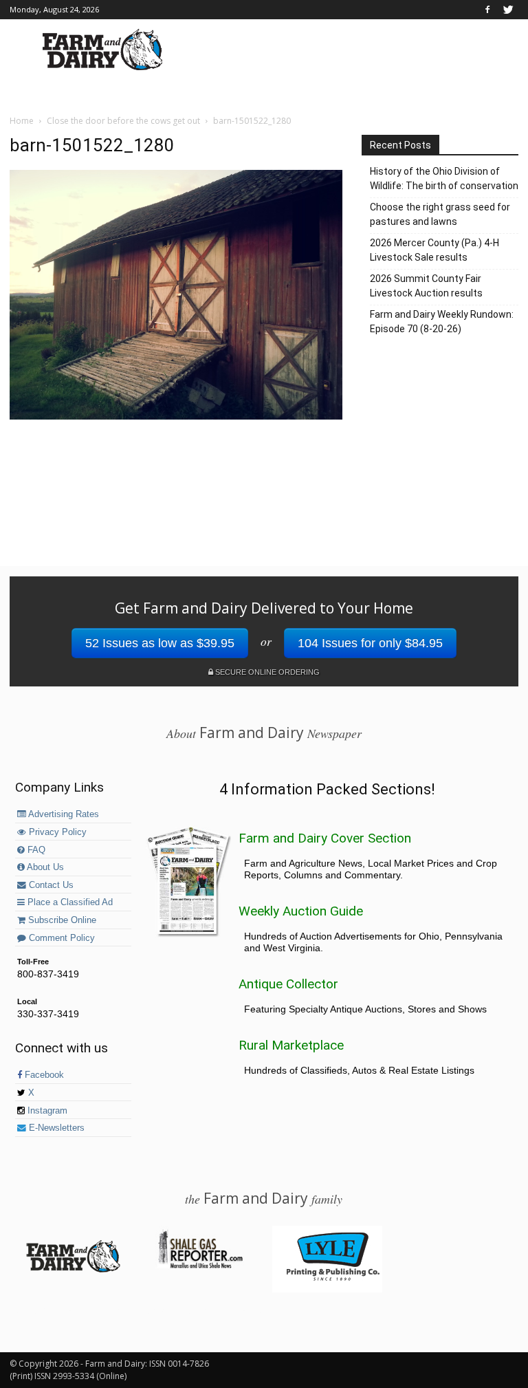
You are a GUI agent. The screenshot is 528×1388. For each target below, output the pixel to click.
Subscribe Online (60, 920)
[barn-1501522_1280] (176, 416)
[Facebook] (487, 9)
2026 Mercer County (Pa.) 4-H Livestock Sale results (434, 250)
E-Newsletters (55, 1128)
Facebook (43, 1075)
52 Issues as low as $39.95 (159, 643)
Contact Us (50, 885)
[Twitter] (508, 9)
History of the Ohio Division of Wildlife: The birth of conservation (444, 178)
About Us (44, 867)
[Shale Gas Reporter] (200, 1266)
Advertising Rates (62, 814)
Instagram (46, 1111)
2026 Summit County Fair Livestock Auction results (426, 286)
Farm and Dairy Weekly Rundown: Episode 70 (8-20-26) (442, 321)
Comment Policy (60, 938)
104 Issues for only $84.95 (370, 643)
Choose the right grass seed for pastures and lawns (440, 214)
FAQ (35, 850)
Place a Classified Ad (69, 902)
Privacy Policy (56, 832)
